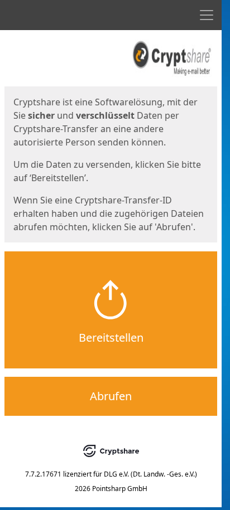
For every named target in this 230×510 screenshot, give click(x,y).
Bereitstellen (111, 337)
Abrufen (111, 396)
